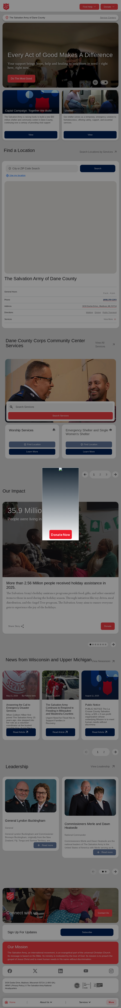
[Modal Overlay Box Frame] (60, 504)
